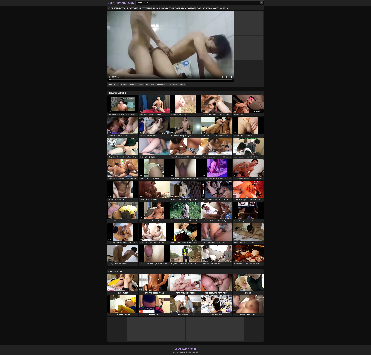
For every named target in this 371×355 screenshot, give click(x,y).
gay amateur (162, 84)
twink (116, 84)
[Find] (261, 2)
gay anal (182, 84)
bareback (132, 84)
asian (153, 84)
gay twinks (173, 84)
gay (110, 84)
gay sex (140, 84)
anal (147, 84)
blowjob (124, 84)
